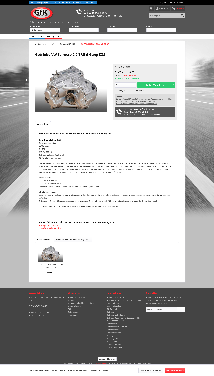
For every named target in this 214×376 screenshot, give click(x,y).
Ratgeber (162, 2)
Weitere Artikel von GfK (51, 228)
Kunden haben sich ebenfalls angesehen (73, 239)
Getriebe (110, 312)
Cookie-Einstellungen (116, 306)
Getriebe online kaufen (116, 315)
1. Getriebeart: (36, 26)
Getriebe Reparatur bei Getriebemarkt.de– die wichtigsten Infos (124, 319)
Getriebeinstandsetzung (117, 327)
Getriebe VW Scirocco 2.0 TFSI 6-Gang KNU (50, 266)
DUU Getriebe (112, 309)
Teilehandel (112, 341)
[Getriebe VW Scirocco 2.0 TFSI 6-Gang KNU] (51, 253)
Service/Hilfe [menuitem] (177, 2)
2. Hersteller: (74, 26)
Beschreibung (43, 124)
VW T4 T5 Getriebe (114, 347)
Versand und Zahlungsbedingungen (83, 303)
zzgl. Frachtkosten (129, 75)
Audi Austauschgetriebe (117, 297)
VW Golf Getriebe (114, 344)
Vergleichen (124, 90)
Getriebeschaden (114, 332)
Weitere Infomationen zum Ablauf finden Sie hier (136, 103)
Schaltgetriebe (113, 335)
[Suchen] (182, 15)
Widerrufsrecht (74, 306)
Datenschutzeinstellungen (151, 370)
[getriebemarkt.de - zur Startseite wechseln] (42, 13)
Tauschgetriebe (113, 338)
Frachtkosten (101, 363)
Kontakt (71, 300)
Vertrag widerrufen (107, 359)
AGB (69, 309)
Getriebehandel (113, 324)
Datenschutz (73, 312)
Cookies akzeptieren (175, 370)
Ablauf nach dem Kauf (77, 297)
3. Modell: (111, 26)
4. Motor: (150, 26)
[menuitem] (162, 2)
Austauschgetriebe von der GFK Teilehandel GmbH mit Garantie (125, 301)
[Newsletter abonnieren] (181, 309)
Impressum (72, 315)
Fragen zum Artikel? (49, 225)
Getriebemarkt (113, 330)
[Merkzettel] (151, 8)
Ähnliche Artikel (44, 239)
